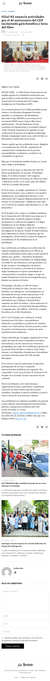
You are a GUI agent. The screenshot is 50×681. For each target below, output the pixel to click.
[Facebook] (37, 78)
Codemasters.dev (25, 672)
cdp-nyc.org (20, 418)
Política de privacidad (28, 677)
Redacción (14, 32)
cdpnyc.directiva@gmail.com (25, 413)
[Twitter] (42, 78)
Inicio (16, 677)
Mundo (12, 11)
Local (4, 11)
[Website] (15, 572)
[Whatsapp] (46, 78)
